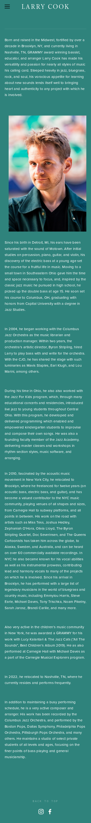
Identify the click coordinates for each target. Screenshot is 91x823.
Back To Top (45, 801)
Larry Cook (45, 6)
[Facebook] (50, 811)
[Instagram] (41, 811)
